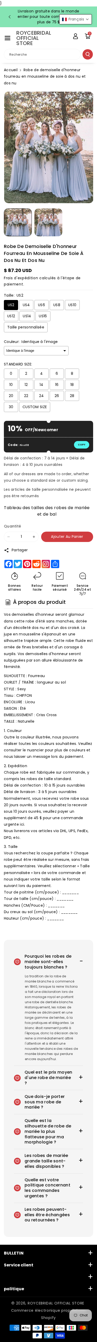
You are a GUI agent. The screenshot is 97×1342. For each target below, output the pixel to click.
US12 (11, 316)
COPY (81, 444)
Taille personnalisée (25, 327)
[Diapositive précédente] (9, 17)
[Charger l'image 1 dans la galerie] (18, 222)
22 (26, 395)
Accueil (11, 69)
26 (57, 395)
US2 (11, 304)
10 (11, 384)
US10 (72, 304)
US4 (26, 304)
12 (26, 384)
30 (11, 406)
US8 (56, 304)
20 (11, 395)
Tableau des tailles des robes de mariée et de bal (47, 510)
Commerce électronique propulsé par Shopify (48, 1314)
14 (41, 384)
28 (72, 395)
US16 (43, 316)
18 (72, 384)
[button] (7, 38)
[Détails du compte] (75, 36)
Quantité (12, 526)
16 (57, 384)
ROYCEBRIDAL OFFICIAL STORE (56, 1303)
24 (41, 395)
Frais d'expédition (21, 278)
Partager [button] (20, 550)
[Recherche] (88, 54)
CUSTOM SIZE (35, 406)
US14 (27, 316)
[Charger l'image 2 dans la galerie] (48, 222)
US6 (41, 304)
